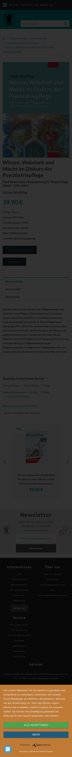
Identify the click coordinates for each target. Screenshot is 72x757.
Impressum (23, 751)
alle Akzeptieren (36, 725)
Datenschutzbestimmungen (41, 751)
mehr (36, 734)
